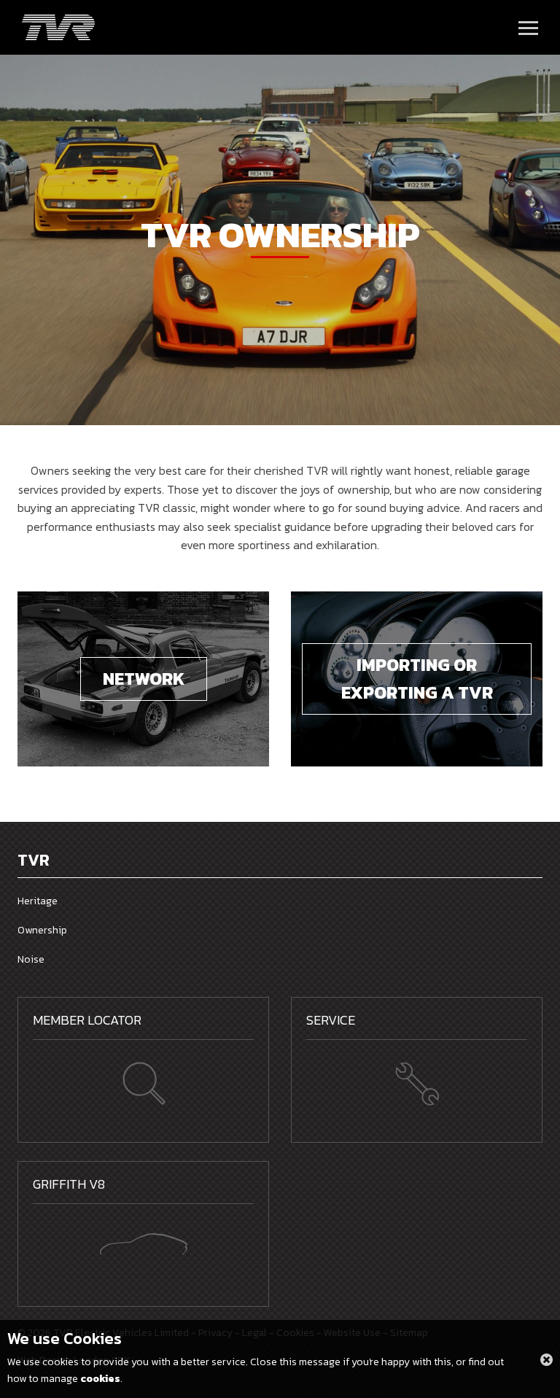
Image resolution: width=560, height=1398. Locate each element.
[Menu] (528, 27)
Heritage (38, 901)
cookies (100, 1378)
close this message (546, 1360)
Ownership (42, 930)
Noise (31, 959)
